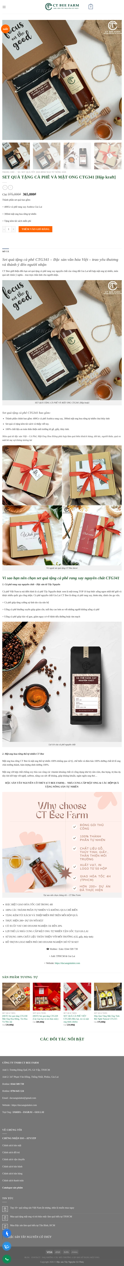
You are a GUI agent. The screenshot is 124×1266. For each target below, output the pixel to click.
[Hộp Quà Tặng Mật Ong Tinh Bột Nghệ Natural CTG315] (108, 996)
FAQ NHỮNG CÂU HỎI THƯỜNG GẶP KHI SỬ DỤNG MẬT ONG (71, 1253)
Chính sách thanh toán (13, 1180)
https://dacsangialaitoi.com (67, 963)
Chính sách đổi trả (11, 1152)
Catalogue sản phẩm (12, 1187)
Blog (27, 1253)
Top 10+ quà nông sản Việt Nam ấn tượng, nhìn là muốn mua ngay (42, 1207)
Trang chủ (8, 172)
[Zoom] (6, 136)
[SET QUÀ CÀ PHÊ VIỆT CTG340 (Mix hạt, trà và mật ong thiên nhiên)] (77, 996)
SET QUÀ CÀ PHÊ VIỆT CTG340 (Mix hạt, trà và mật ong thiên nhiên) (76, 1019)
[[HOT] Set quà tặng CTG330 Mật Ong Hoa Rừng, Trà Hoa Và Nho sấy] (16, 996)
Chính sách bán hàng (12, 1173)
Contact (35, 1253)
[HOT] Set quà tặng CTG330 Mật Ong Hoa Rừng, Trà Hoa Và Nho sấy (14, 1019)
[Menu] (4, 7)
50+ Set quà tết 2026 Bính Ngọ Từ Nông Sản (42, 172)
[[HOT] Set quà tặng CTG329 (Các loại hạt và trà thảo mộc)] (46, 996)
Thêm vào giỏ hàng (35, 229)
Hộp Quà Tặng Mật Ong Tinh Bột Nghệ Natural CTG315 (106, 1017)
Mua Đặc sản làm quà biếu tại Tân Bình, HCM (32, 1225)
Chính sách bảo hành (12, 1166)
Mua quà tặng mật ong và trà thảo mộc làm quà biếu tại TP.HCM (41, 1216)
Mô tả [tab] (5, 251)
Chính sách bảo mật (11, 1145)
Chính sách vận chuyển (13, 1159)
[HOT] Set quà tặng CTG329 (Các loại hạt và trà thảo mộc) (45, 1017)
